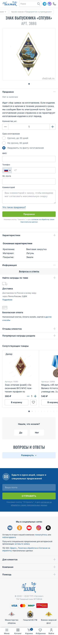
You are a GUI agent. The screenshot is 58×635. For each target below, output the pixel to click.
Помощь (6, 574)
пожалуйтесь (41, 535)
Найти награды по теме (15, 277)
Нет (37, 432)
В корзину (16, 402)
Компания (7, 567)
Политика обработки (27, 548)
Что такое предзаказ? (14, 207)
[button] (29, 411)
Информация (9, 265)
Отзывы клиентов (12, 328)
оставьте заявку (22, 544)
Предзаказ (8, 91)
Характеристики (11, 235)
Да (20, 432)
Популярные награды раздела (18, 335)
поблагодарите (9, 537)
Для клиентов (9, 559)
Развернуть (27, 455)
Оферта (13, 548)
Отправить (29, 496)
